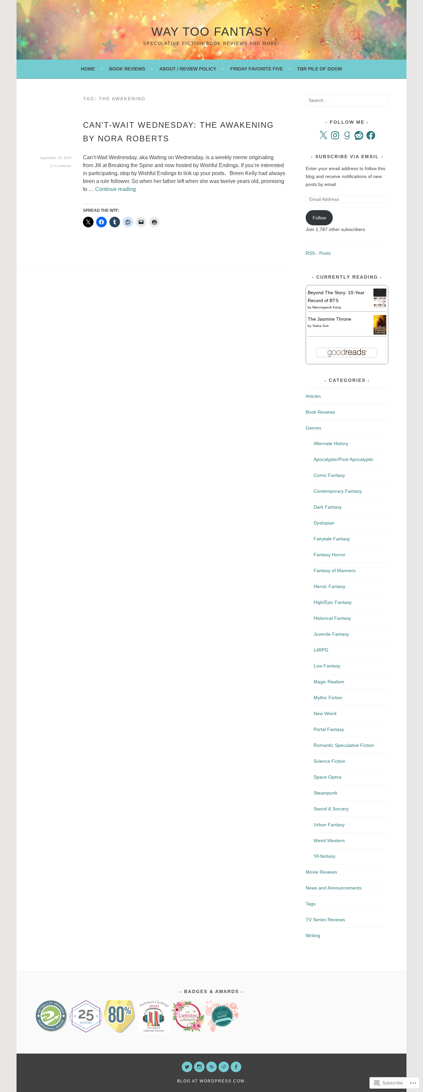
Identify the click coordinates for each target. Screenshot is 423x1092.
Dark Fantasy (328, 507)
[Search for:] (347, 100)
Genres (313, 428)
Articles (313, 396)
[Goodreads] (347, 135)
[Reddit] (359, 135)
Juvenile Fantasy (331, 634)
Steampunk (325, 793)
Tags (311, 903)
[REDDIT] (223, 1067)
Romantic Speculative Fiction (344, 745)
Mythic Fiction (328, 697)
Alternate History (331, 443)
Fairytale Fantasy (332, 538)
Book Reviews (127, 68)
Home (88, 68)
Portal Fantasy (329, 729)
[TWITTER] (187, 1067)
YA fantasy (324, 856)
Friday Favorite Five (256, 68)
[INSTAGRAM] (199, 1067)
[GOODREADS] (211, 1067)
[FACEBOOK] (236, 1067)
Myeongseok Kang (326, 307)
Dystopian (324, 522)
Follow (319, 217)
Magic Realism (329, 681)
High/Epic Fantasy (333, 602)
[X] (323, 135)
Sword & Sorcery (331, 808)
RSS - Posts (318, 253)
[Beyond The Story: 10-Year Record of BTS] (379, 306)
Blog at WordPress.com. (211, 1081)
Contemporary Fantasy (338, 491)
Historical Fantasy (332, 618)
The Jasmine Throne (329, 319)
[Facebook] (370, 135)
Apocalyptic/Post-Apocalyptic (343, 459)
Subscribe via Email (347, 156)
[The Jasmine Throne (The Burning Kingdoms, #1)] (379, 333)
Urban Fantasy (329, 824)
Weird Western (329, 840)
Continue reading (115, 189)
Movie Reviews (321, 872)
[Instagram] (335, 135)
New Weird (325, 713)
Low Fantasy (327, 665)
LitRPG (321, 650)
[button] (52, 1016)
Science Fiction (329, 761)
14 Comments (60, 165)
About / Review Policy (187, 68)
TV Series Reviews (325, 919)
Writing (313, 935)
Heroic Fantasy (329, 586)
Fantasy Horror (329, 554)
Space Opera (327, 777)
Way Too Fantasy (211, 31)
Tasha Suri (320, 326)
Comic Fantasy (329, 475)
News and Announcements (334, 887)
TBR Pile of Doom (319, 68)
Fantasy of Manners (335, 570)
